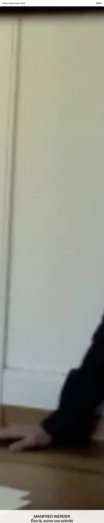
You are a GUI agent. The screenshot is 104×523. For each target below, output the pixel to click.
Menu (99, 3)
